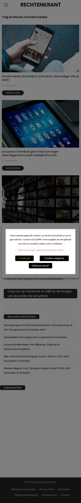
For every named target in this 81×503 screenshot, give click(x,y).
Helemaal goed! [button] (40, 265)
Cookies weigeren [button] (54, 258)
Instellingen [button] (24, 258)
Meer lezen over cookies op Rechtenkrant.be (40, 250)
